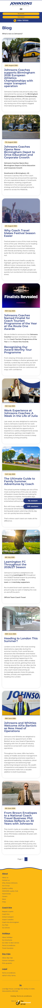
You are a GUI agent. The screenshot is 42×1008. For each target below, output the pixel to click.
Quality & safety (7, 888)
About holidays (7, 937)
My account (21, 13)
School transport (8, 917)
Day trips (6, 954)
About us (5, 877)
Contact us (6, 880)
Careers (4, 896)
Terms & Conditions (8, 973)
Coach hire (7, 908)
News (4, 899)
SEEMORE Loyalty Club (10, 891)
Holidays (6, 933)
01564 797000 (22, 20)
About (5, 874)
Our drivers (6, 928)
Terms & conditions (8, 945)
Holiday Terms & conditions (21, 996)
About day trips (7, 958)
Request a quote (7, 911)
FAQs (4, 902)
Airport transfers (7, 919)
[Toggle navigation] (21, 9)
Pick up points (7, 963)
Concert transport (8, 960)
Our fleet (5, 925)
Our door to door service (10, 943)
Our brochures (7, 940)
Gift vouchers (32, 506)
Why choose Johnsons (9, 883)
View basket (21, 17)
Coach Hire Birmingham (10, 922)
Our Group (5, 886)
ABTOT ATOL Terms (9, 975)
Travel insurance (7, 948)
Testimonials (6, 894)
